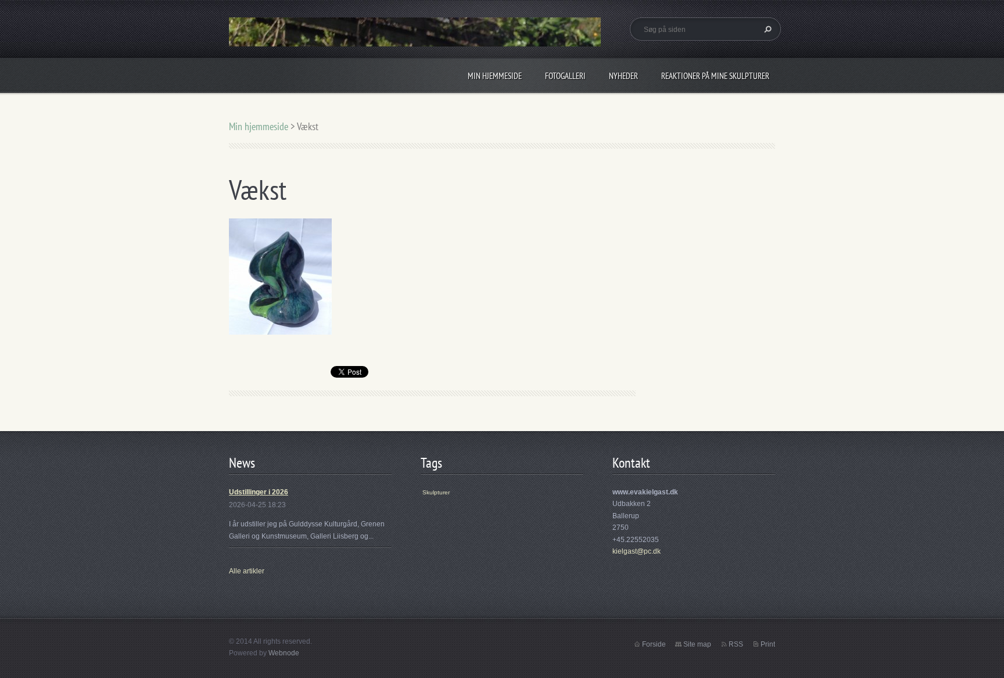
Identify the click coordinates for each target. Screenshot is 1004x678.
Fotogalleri (565, 75)
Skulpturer (436, 492)
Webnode (283, 653)
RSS (736, 644)
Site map (697, 644)
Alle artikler (246, 571)
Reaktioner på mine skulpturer (715, 75)
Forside (654, 644)
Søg (766, 29)
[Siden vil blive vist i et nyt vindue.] (280, 275)
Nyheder (623, 75)
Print (768, 644)
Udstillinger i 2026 (258, 492)
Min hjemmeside (495, 75)
